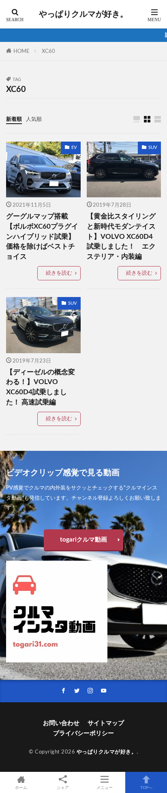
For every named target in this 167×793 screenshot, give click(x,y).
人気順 (34, 119)
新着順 (14, 119)
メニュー (104, 788)
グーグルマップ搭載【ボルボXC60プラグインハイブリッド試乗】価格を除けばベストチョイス (42, 236)
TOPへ (146, 788)
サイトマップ (106, 723)
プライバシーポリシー (83, 733)
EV (74, 147)
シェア (63, 788)
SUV (152, 147)
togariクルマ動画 (83, 540)
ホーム (21, 788)
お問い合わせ (61, 723)
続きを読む (59, 273)
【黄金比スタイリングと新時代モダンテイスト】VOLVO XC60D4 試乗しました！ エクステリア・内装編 (121, 236)
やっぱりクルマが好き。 (83, 14)
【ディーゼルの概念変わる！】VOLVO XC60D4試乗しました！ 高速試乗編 (40, 387)
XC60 (48, 51)
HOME (21, 51)
